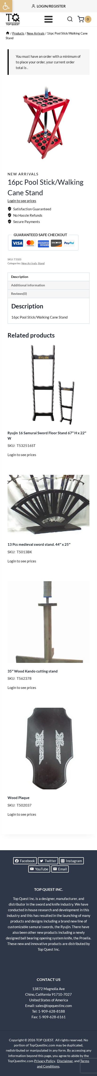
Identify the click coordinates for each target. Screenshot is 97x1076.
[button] (6, 6)
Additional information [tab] (28, 285)
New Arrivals (23, 174)
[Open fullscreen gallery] (85, 159)
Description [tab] (19, 277)
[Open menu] (48, 19)
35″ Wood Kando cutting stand (33, 671)
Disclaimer (65, 1061)
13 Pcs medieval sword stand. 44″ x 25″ (39, 544)
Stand (41, 263)
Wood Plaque (18, 797)
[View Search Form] (70, 19)
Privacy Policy (44, 1061)
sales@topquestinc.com (54, 1005)
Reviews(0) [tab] (19, 294)
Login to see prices (22, 201)
